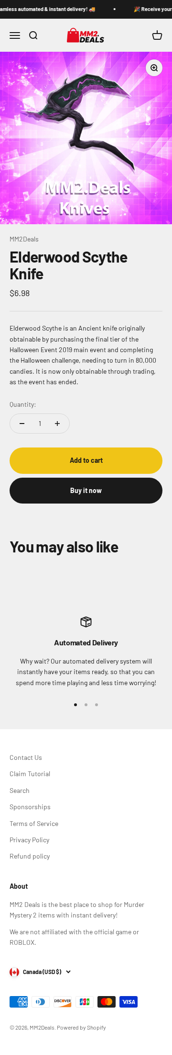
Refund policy (30, 856)
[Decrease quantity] (22, 423)
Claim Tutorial (30, 773)
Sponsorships (30, 807)
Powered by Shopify (81, 1027)
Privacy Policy (29, 840)
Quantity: (23, 404)
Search (20, 790)
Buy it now (86, 490)
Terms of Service (34, 823)
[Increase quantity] (57, 423)
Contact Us (26, 757)
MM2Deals (24, 239)
